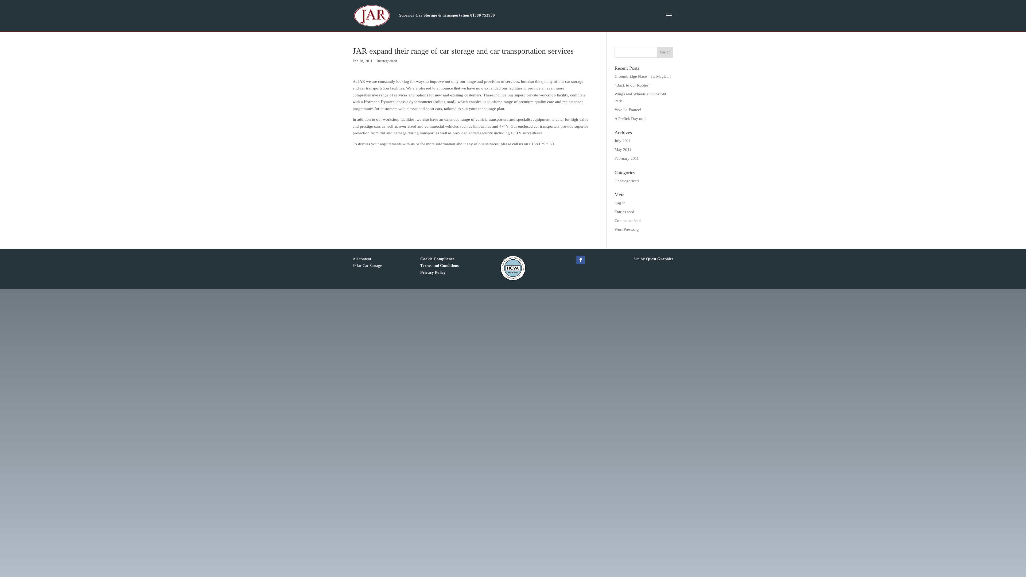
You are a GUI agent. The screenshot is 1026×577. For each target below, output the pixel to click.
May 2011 (623, 149)
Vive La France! (628, 110)
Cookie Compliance (437, 259)
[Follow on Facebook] (580, 260)
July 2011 (623, 141)
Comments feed (628, 221)
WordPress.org (627, 229)
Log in (620, 203)
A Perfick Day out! (630, 118)
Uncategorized (386, 61)
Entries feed (624, 212)
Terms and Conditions (439, 265)
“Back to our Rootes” (632, 85)
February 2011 (627, 158)
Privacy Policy (433, 272)
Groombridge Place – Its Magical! (643, 76)
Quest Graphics (659, 259)
